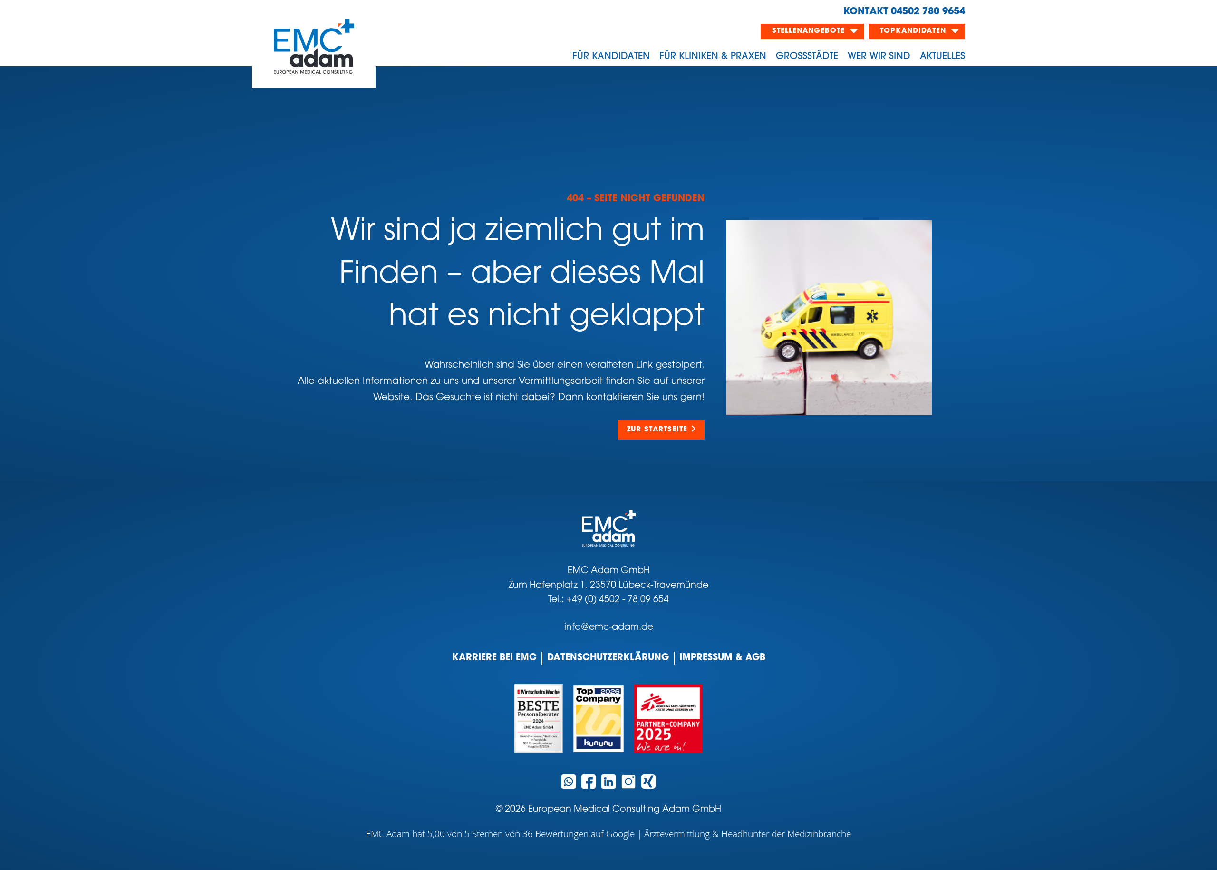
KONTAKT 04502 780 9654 (904, 12)
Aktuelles (942, 56)
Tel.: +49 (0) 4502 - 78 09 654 (608, 600)
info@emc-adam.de (608, 627)
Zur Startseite (657, 429)
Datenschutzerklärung (608, 658)
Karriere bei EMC (494, 658)
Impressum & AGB (722, 658)
